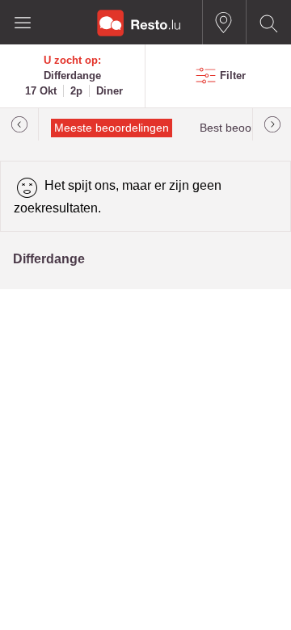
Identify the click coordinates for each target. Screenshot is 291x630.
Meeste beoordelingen (111, 128)
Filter (233, 75)
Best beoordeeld (242, 128)
